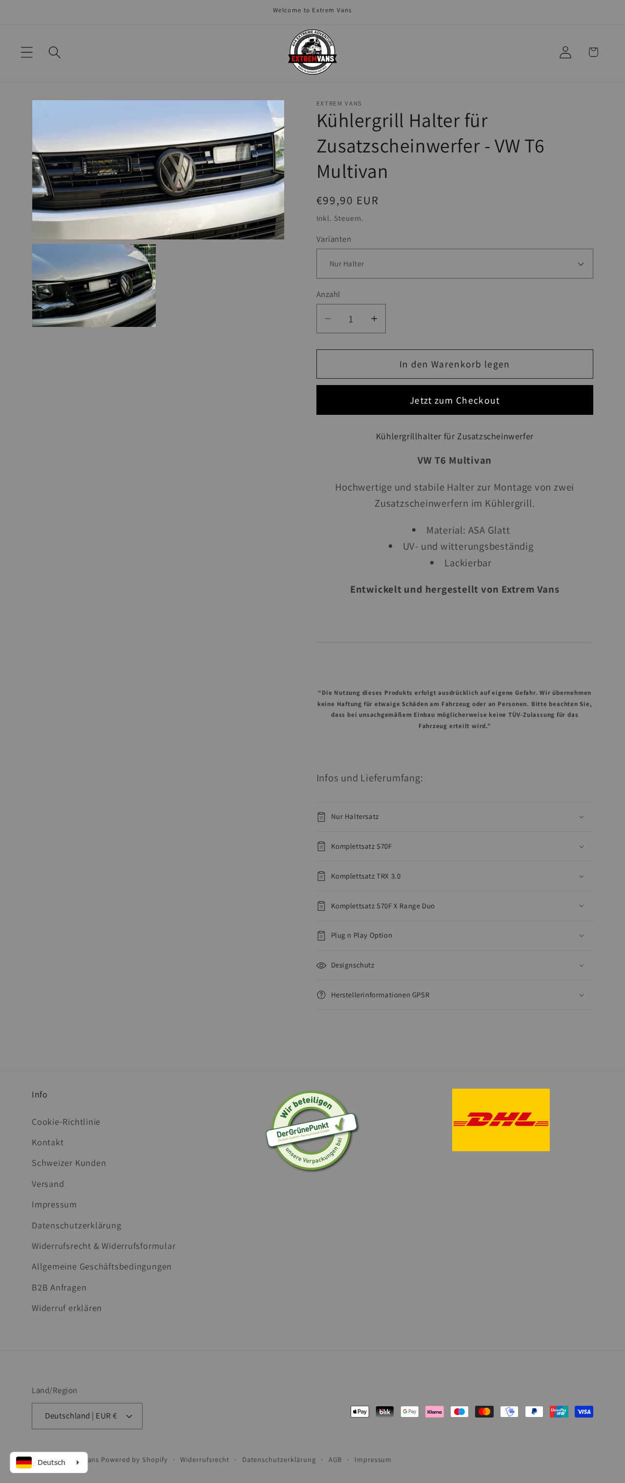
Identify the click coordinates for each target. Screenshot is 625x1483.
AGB (335, 1459)
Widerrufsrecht (204, 1459)
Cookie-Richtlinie (66, 1121)
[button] (27, 52)
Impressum (54, 1204)
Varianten (334, 239)
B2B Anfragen (59, 1287)
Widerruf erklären (67, 1307)
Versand (48, 1183)
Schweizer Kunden (69, 1162)
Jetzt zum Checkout (455, 400)
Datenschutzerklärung (77, 1225)
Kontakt (47, 1142)
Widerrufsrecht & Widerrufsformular (104, 1245)
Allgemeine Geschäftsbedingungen (102, 1266)
